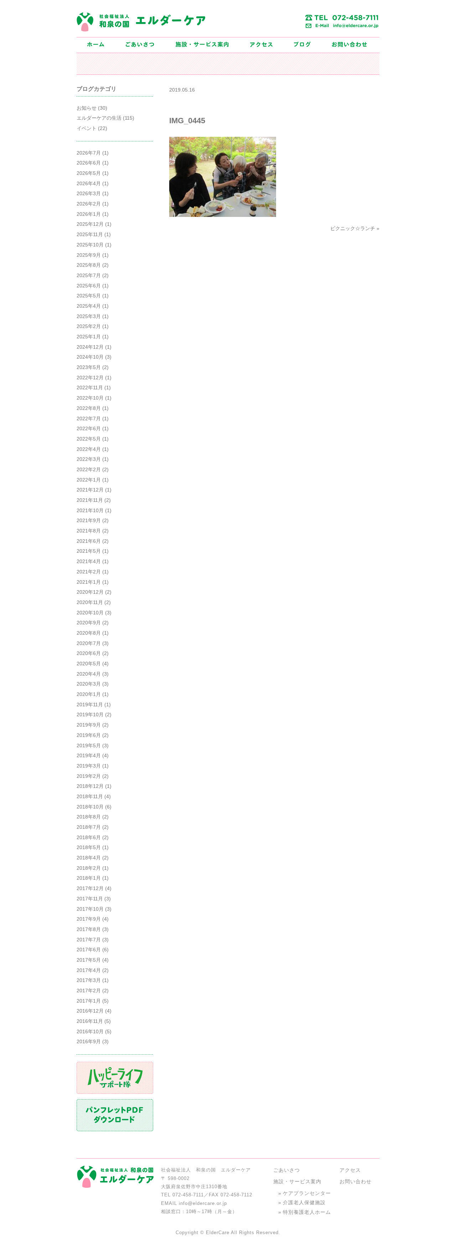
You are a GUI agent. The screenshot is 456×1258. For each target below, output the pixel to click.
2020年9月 (89, 622)
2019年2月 (89, 776)
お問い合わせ (356, 1181)
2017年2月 (89, 990)
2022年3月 (89, 459)
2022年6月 (89, 428)
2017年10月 (90, 909)
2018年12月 (90, 786)
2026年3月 (89, 193)
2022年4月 (89, 449)
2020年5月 (89, 663)
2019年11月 (90, 704)
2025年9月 (89, 255)
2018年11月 (90, 796)
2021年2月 (89, 572)
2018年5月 (89, 847)
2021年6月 (89, 541)
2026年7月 (89, 153)
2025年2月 (89, 326)
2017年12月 (90, 888)
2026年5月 (89, 173)
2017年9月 (89, 919)
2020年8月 (89, 633)
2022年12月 (90, 377)
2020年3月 (89, 684)
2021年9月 (89, 520)
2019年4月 (89, 755)
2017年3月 (89, 980)
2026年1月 (89, 214)
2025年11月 (90, 234)
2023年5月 (89, 367)
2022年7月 (89, 418)
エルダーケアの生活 (99, 118)
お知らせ (87, 108)
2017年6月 (89, 949)
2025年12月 (90, 224)
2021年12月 (90, 490)
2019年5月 (89, 745)
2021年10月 (90, 510)
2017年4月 (89, 970)
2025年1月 (89, 336)
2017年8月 (89, 929)
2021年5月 (89, 551)
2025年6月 (89, 285)
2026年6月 (89, 163)
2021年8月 (89, 531)
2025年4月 (89, 306)
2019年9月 (89, 725)
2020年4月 (89, 674)
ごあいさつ (286, 1170)
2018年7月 (89, 827)
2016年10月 (90, 1031)
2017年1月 (89, 1001)
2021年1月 (89, 582)
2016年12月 (90, 1011)
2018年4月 (89, 858)
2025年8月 (89, 265)
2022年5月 (89, 439)
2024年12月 (90, 347)
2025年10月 (90, 245)
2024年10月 (90, 357)
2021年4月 (89, 561)
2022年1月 (89, 480)
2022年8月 (89, 408)
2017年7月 (89, 939)
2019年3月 (89, 766)
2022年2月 (89, 469)
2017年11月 (90, 898)
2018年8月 (89, 817)
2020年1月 (89, 694)
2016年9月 (89, 1041)
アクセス (350, 1170)
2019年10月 (90, 714)
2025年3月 (89, 316)
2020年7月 (89, 643)
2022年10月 (90, 398)
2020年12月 (90, 592)
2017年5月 (89, 960)
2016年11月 (90, 1021)
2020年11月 (90, 602)
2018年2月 (89, 868)
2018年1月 (89, 878)
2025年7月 (89, 275)
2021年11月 (90, 500)
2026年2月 (89, 204)
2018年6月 (89, 837)
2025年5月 (89, 295)
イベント (87, 128)
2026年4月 (89, 183)
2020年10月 (90, 612)
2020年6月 (89, 653)
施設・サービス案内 (297, 1181)
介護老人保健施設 (304, 1202)
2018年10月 (90, 807)
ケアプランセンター (307, 1193)
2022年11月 (90, 387)
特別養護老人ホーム (307, 1212)
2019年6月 (89, 735)
